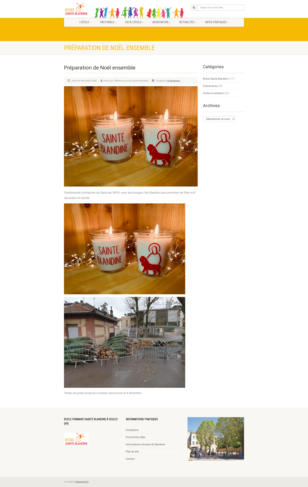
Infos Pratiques (215, 22)
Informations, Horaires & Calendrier (145, 444)
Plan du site (132, 451)
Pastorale (107, 22)
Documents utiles (135, 437)
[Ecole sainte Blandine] (92, 9)
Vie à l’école (133, 22)
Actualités (186, 22)
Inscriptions (132, 430)
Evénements (173, 80)
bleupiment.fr (82, 482)
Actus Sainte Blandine (215, 78)
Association (160, 22)
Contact (130, 458)
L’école (84, 22)
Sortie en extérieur (213, 93)
